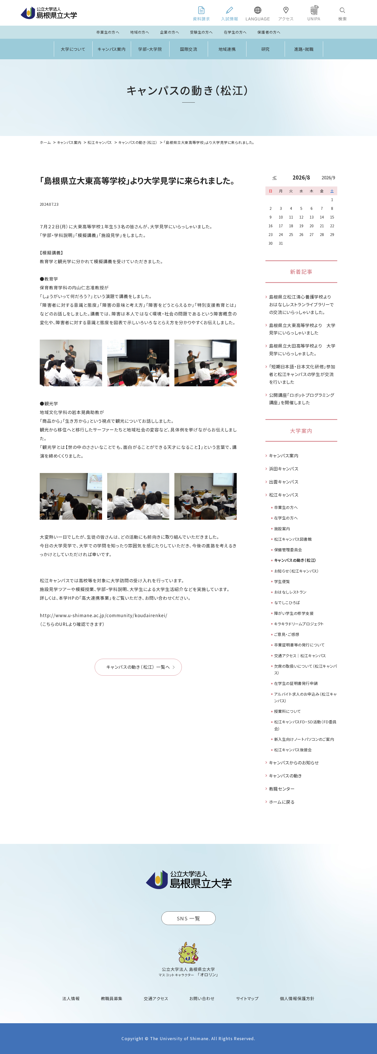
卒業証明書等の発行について (299, 644)
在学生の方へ (235, 32)
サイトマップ (247, 998)
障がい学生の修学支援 (294, 613)
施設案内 (282, 528)
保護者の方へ (269, 32)
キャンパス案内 (112, 49)
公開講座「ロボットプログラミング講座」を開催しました (301, 399)
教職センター (282, 788)
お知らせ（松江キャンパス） (296, 571)
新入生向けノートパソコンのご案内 (304, 739)
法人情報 (71, 998)
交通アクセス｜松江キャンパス (300, 655)
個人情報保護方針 (297, 998)
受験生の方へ (201, 32)
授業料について (287, 711)
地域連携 (227, 49)
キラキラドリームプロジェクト (299, 623)
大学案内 (301, 430)
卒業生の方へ (108, 32)
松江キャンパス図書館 (293, 539)
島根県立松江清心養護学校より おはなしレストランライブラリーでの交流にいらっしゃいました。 (302, 304)
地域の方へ (140, 32)
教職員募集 (112, 998)
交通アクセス (156, 998)
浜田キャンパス (284, 468)
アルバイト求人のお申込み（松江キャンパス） (305, 697)
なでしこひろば (287, 602)
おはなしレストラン (290, 592)
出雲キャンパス (284, 481)
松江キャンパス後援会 (293, 749)
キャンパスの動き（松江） (295, 560)
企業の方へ (169, 32)
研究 (265, 49)
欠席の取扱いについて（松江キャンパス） (305, 669)
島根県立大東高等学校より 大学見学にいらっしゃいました (302, 329)
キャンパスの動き (285, 775)
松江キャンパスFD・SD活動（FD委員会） (305, 725)
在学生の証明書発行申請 (296, 683)
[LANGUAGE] (258, 13)
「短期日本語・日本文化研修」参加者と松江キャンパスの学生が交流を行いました (302, 374)
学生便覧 (282, 581)
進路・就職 (304, 49)
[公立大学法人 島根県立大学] (49, 12)
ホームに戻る (282, 802)
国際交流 (188, 49)
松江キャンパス (284, 494)
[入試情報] (229, 13)
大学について (73, 49)
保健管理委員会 (288, 549)
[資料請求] (201, 13)
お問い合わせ (202, 998)
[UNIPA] (314, 13)
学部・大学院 (150, 49)
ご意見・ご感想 (286, 634)
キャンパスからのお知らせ (294, 762)
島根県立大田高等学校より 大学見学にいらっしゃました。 (302, 349)
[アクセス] (286, 13)
